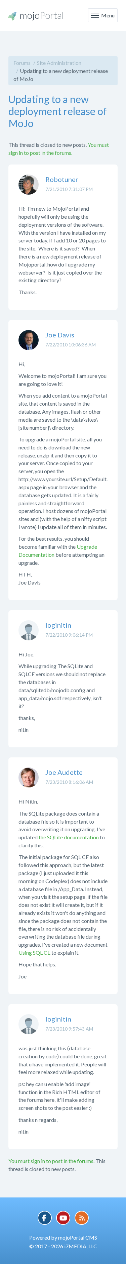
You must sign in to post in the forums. (51, 1161)
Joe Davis (59, 335)
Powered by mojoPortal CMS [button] (63, 1237)
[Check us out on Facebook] (45, 1218)
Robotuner (61, 179)
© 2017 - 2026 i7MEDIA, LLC (63, 1246)
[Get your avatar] (28, 190)
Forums (22, 63)
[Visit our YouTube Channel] (63, 1218)
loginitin (58, 625)
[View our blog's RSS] (82, 1218)
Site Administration (59, 63)
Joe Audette (64, 772)
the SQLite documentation (69, 837)
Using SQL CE (34, 952)
